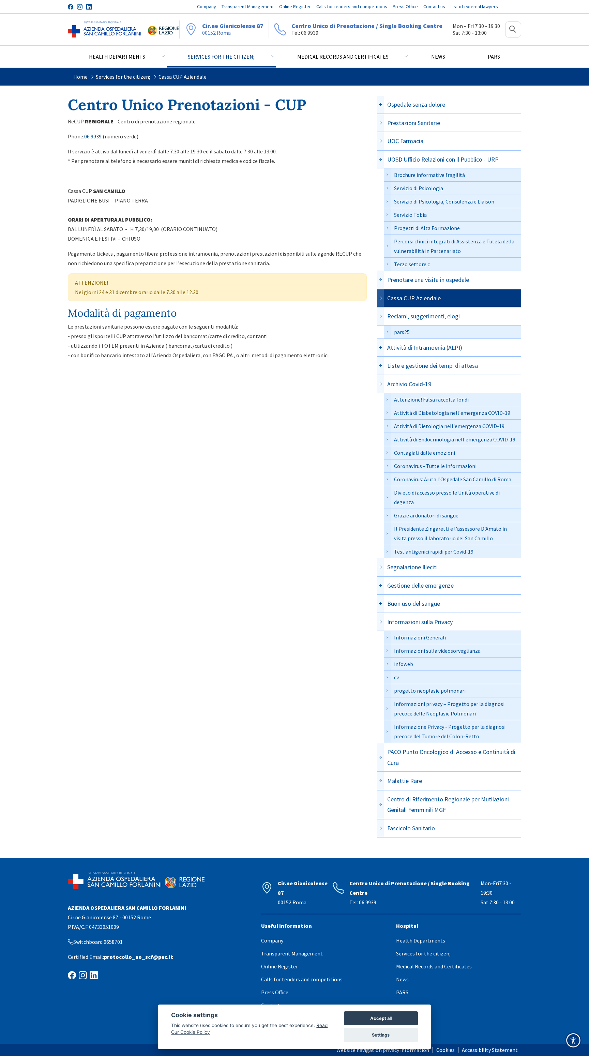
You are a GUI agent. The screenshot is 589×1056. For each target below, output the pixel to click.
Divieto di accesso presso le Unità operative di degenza (447, 497)
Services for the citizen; (123, 76)
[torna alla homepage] (104, 29)
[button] (513, 29)
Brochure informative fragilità (429, 174)
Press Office (274, 992)
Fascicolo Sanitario (411, 828)
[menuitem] (384, 1050)
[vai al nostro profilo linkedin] (89, 6)
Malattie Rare (404, 781)
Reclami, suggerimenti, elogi (423, 316)
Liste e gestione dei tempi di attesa (432, 365)
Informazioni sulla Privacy (420, 622)
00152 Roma (232, 29)
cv (396, 677)
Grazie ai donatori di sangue (426, 515)
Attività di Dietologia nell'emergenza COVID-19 (449, 426)
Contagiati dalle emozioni (424, 452)
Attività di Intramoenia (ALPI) (424, 347)
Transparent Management (292, 953)
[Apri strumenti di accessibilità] (573, 1040)
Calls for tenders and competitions (302, 979)
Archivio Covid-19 (409, 384)
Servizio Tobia (410, 214)
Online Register (279, 966)
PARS (402, 992)
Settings (381, 1035)
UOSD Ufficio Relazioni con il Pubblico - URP (443, 159)
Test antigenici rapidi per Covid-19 (433, 551)
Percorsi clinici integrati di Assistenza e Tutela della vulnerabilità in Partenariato (454, 246)
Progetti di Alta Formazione (427, 228)
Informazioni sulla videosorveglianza (437, 650)
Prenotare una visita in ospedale (428, 280)
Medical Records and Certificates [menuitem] (343, 56)
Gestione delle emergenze (420, 585)
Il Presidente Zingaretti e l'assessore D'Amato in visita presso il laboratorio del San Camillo (450, 533)
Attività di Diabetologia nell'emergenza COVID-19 (452, 412)
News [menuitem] (438, 56)
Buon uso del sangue (413, 603)
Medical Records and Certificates (434, 966)
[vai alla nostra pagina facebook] (70, 6)
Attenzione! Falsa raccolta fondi (431, 399)
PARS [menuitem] (494, 56)
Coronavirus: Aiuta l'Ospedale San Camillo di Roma (452, 479)
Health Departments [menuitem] (117, 56)
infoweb (403, 664)
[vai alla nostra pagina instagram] (79, 6)
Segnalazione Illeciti (412, 567)
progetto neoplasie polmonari (430, 690)
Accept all (381, 1018)
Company (272, 940)
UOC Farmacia (405, 141)
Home (80, 76)
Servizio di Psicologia (418, 188)
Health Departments (420, 940)
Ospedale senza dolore (416, 104)
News (402, 979)
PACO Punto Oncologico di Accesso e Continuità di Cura (451, 757)
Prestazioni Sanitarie (413, 123)
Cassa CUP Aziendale (182, 76)
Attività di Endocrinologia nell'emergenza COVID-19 (454, 439)
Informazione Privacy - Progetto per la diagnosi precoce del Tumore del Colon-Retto (449, 731)
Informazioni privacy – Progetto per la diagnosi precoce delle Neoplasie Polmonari (449, 708)
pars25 (402, 332)
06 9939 (93, 136)
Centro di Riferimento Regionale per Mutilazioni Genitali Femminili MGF (448, 804)
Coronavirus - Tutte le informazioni (435, 466)
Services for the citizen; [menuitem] (221, 56)
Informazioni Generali (420, 637)
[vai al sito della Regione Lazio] (163, 29)
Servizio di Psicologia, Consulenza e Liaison (444, 201)
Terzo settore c (412, 264)
